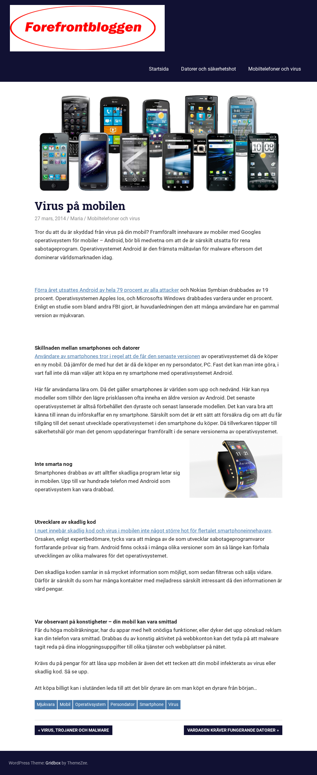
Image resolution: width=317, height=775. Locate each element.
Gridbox (53, 762)
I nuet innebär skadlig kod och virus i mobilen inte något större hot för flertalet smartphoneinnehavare (153, 531)
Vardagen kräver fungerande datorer (231, 731)
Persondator (123, 704)
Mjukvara (46, 704)
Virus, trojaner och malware (75, 731)
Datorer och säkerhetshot (208, 69)
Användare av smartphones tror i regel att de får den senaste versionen (117, 356)
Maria (76, 218)
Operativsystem (90, 704)
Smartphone (151, 704)
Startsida (159, 69)
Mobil (65, 704)
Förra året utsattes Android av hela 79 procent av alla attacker (107, 290)
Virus (173, 704)
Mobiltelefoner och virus (274, 69)
